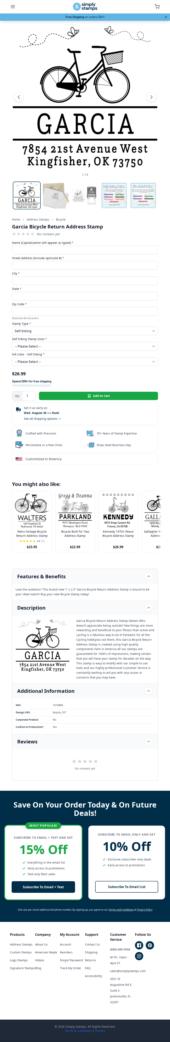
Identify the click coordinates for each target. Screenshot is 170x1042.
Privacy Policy (144, 909)
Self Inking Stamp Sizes (29, 339)
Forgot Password (71, 960)
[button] (18, 97)
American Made (46, 952)
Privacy (100, 1031)
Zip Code (19, 304)
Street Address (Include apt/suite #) (38, 258)
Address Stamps (21, 944)
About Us (41, 944)
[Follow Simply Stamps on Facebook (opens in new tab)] (139, 945)
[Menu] (13, 6)
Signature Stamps (22, 968)
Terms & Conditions (78, 1031)
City (16, 273)
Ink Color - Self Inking (28, 354)
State (17, 289)
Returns (90, 960)
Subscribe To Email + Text (43, 887)
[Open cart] (157, 6)
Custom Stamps (21, 952)
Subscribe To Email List (127, 887)
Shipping (91, 952)
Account (65, 944)
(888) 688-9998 (120, 949)
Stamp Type (21, 324)
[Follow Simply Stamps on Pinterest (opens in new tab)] (150, 945)
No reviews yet (48, 234)
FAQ (88, 968)
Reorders (66, 952)
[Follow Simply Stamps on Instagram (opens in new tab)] (139, 956)
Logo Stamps (19, 960)
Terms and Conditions (121, 909)
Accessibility (93, 976)
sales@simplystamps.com (128, 971)
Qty (17, 396)
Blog (38, 968)
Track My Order (70, 968)
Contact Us (92, 944)
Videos (39, 960)
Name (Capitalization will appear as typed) (42, 243)
